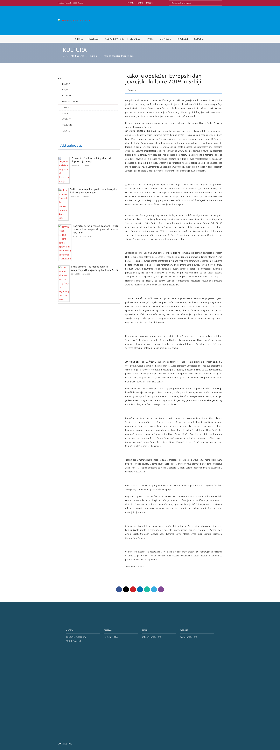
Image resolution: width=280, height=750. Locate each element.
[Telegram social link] (154, 589)
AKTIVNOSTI (66, 119)
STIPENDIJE (66, 107)
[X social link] (126, 589)
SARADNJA (66, 131)
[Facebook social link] (119, 589)
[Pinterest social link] (133, 589)
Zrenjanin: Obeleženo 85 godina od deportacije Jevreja (91, 160)
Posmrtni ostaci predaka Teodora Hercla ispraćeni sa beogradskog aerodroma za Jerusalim (95, 229)
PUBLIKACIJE (67, 125)
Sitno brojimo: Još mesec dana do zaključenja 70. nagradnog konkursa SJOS (94, 268)
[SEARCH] (219, 3)
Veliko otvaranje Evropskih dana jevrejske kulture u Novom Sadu (93, 191)
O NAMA (65, 90)
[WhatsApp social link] (147, 589)
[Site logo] (74, 20)
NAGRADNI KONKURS (70, 101)
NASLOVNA (66, 84)
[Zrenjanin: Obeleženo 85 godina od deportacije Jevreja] (63, 170)
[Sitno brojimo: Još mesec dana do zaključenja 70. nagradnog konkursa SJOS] (63, 284)
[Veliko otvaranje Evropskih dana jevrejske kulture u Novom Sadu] (63, 204)
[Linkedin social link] (140, 589)
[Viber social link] (161, 589)
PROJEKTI (65, 113)
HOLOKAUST (66, 95)
